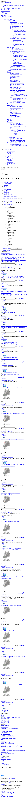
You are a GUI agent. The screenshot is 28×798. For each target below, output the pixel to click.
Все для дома (10, 47)
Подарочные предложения (14, 142)
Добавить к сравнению (7, 267)
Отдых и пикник (14, 48)
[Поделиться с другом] (2, 275)
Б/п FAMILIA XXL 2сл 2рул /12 (9, 630)
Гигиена (9, 72)
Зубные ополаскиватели (19, 98)
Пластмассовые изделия (16, 49)
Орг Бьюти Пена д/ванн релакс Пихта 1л (11, 387)
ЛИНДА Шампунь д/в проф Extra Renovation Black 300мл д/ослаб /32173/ (12, 465)
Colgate (10, 206)
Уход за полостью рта (15, 117)
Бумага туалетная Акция (16, 74)
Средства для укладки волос (17, 128)
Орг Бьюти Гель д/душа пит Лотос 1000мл (12, 684)
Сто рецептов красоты (14, 221)
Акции (12, 5)
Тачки (10, 238)
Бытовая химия (11, 20)
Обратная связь (5, 721)
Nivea (9, 241)
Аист (9, 213)
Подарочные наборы (15, 144)
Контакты (16, 5)
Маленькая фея (12, 219)
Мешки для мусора (18, 55)
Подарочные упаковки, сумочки (18, 145)
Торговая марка (8, 204)
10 (1, 716)
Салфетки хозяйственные (20, 59)
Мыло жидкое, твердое (16, 87)
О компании (4, 4)
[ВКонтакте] (4, 275)
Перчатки (15, 58)
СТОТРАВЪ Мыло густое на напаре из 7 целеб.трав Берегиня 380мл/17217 (11, 549)
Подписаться (11, 778)
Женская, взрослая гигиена (17, 83)
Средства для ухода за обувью (18, 66)
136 (4, 711)
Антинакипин (17, 40)
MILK (10, 229)
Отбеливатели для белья (19, 31)
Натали (10, 246)
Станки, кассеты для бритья (17, 141)
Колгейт (9, 70)
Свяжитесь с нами (5, 11)
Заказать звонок (5, 718)
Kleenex (10, 226)
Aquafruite (11, 232)
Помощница (11, 207)
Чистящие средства (18, 41)
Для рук (15, 134)
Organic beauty (12, 230)
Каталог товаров (8, 19)
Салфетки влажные (15, 88)
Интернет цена (8, 201)
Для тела (15, 131)
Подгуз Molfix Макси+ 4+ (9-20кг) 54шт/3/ (12, 276)
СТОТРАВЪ (11, 233)
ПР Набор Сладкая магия (7, 311)
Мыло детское (13, 112)
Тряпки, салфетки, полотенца (18, 61)
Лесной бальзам (12, 216)
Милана (10, 212)
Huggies (10, 224)
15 (1, 714)
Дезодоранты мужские (16, 138)
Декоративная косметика (16, 110)
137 (6, 711)
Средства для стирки (15, 29)
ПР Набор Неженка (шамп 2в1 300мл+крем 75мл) (14, 326)
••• (7, 147)
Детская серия (10, 105)
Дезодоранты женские (16, 123)
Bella (9, 210)
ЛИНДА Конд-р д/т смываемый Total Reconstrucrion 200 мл (10, 493)
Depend (10, 244)
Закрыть (3, 784)
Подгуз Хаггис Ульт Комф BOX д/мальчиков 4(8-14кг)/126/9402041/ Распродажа (14, 258)
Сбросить (7, 248)
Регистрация (7, 2)
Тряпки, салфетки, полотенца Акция (18, 64)
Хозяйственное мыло (18, 30)
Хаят (8, 104)
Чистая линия (12, 223)
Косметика (10, 122)
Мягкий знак (11, 239)
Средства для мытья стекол (20, 42)
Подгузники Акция (15, 116)
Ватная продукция (15, 81)
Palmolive (10, 209)
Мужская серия (11, 137)
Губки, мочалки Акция (19, 54)
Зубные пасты (17, 99)
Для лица (15, 135)
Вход (2, 2)
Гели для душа (17, 91)
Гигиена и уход (14, 109)
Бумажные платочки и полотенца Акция (16, 79)
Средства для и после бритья (17, 140)
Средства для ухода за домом (17, 51)
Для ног (15, 133)
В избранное (4, 273)
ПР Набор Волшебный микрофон (9, 342)
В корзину (20, 264)
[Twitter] (5, 275)
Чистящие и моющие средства (18, 38)
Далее (2, 271)
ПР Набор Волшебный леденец (9, 357)
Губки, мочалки (17, 52)
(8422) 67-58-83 (5, 9)
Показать (3, 248)
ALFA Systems (10, 782)
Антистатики (13, 22)
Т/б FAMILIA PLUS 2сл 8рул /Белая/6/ (11, 605)
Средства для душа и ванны (17, 90)
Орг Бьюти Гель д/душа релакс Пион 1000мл (12, 413)
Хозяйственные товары (16, 67)
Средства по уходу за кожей (17, 130)
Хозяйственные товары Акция (18, 69)
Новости (7, 5)
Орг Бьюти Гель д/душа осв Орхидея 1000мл (12, 439)
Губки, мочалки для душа (20, 92)
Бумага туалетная (14, 73)
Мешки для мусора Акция (20, 56)
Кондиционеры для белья (20, 33)
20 (3, 716)
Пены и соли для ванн (19, 94)
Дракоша (10, 215)
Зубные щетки (17, 101)
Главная (6, 172)
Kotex (9, 227)
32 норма (10, 218)
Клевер (9, 119)
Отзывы (5, 6)
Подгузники (13, 115)
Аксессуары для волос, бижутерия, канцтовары (16, 107)
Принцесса (11, 236)
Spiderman (11, 235)
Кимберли (9, 120)
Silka (9, 243)
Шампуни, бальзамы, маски (17, 102)
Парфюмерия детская (15, 113)
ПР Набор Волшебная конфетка (9, 372)
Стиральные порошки (19, 34)
